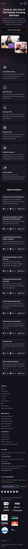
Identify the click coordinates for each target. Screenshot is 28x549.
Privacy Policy (5, 434)
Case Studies (5, 401)
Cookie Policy (5, 439)
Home (3, 388)
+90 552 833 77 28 (6, 470)
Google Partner (5, 393)
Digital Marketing (6, 418)
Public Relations (5, 426)
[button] (21, 3)
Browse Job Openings (14, 30)
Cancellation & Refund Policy (9, 444)
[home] (5, 3)
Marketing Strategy (6, 416)
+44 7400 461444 (6, 456)
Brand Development (7, 421)
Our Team (4, 396)
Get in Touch (4, 406)
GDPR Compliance (6, 442)
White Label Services (7, 428)
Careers (3, 398)
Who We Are (4, 391)
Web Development (6, 423)
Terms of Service (6, 437)
